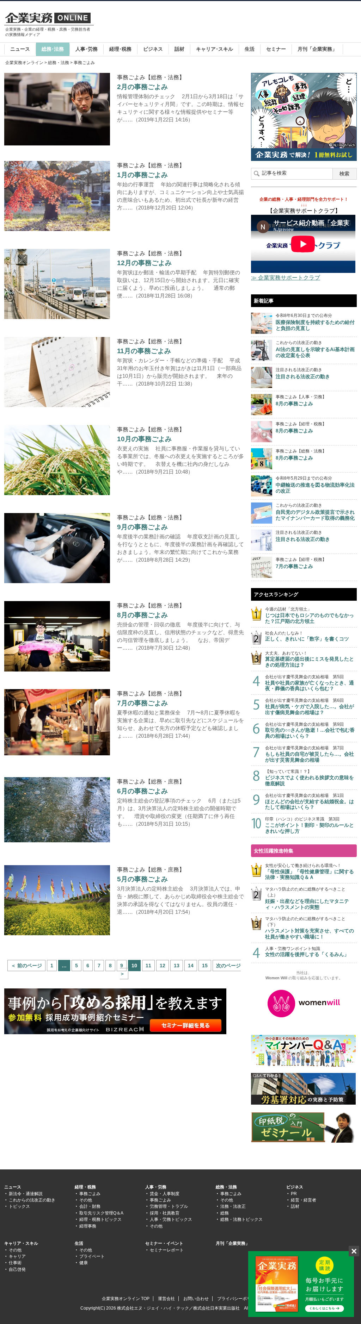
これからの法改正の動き (32, 1200)
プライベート (92, 1256)
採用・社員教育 (164, 1213)
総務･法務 (53, 49)
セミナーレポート (167, 1250)
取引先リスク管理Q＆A (101, 1213)
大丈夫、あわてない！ (309, 659)
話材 (179, 49)
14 (191, 965)
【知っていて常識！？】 (309, 777)
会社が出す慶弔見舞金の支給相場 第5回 (309, 683)
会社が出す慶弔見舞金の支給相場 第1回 (309, 801)
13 (176, 965)
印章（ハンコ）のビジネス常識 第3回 (309, 825)
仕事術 (15, 1262)
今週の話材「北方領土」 (309, 615)
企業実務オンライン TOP (125, 1298)
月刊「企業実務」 (317, 49)
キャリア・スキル (21, 1243)
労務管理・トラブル (169, 1206)
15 (205, 965)
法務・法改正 (233, 1206)
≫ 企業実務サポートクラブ (285, 278)
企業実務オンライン (24, 62)
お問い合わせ (196, 1298)
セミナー (276, 49)
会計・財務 (89, 1206)
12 (162, 965)
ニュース (20, 49)
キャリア (17, 1256)
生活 (250, 49)
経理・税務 (85, 1187)
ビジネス (153, 49)
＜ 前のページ (26, 965)
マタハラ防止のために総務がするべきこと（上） (307, 898)
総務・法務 (58, 62)
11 (148, 965)
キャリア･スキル (214, 49)
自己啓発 (17, 1269)
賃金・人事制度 (164, 1193)
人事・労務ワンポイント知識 (307, 951)
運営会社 (166, 1298)
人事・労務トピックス (171, 1219)
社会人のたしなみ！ (307, 636)
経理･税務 (120, 49)
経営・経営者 (303, 1200)
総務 (224, 1213)
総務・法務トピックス (241, 1219)
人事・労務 (155, 1187)
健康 (83, 1262)
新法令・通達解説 (26, 1193)
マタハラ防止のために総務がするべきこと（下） (309, 927)
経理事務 (87, 1226)
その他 (85, 1200)
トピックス (19, 1206)
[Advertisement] (228, 22)
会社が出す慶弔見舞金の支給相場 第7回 (309, 754)
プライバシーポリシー (238, 1298)
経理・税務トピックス (100, 1219)
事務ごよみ (89, 1193)
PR (294, 1193)
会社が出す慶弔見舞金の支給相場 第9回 (310, 730)
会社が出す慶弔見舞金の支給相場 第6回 (309, 706)
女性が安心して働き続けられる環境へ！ (309, 871)
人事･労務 (86, 49)
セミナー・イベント (164, 1243)
